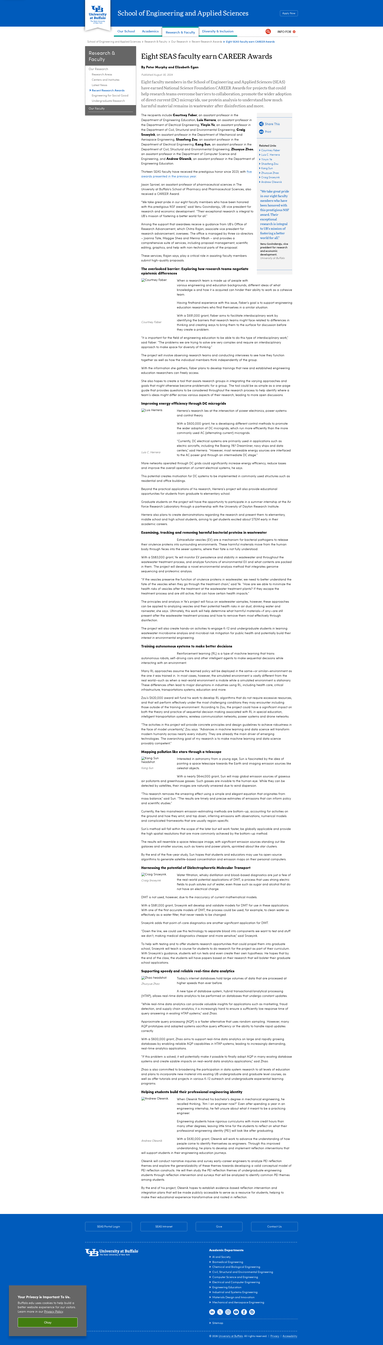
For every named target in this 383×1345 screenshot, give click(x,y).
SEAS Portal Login (108, 1226)
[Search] (268, 32)
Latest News (99, 85)
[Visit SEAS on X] (220, 1312)
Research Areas (102, 74)
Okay (47, 1322)
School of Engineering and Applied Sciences (183, 13)
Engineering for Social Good (110, 95)
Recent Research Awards (207, 42)
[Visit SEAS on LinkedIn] (212, 1312)
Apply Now (288, 13)
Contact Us (266, 1226)
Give (219, 1226)
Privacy (274, 1336)
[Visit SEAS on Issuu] (252, 1312)
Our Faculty (97, 108)
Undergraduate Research (108, 101)
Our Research (179, 42)
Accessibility (290, 1336)
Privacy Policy (53, 1312)
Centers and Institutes (105, 79)
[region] (47, 1310)
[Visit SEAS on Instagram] (228, 1312)
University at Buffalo (231, 1336)
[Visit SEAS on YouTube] (236, 1312)
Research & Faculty (156, 42)
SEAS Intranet (156, 1226)
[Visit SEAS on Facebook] (244, 1312)
